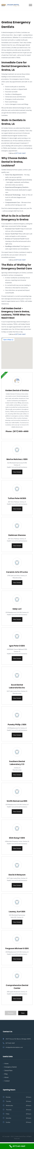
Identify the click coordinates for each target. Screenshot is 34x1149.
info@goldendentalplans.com (14, 1047)
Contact (7, 1081)
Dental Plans (8, 1070)
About (6, 1077)
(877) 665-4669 (20, 153)
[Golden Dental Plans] (10, 5)
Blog (5, 1074)
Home (6, 1063)
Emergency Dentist (10, 1067)
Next (22, 1013)
